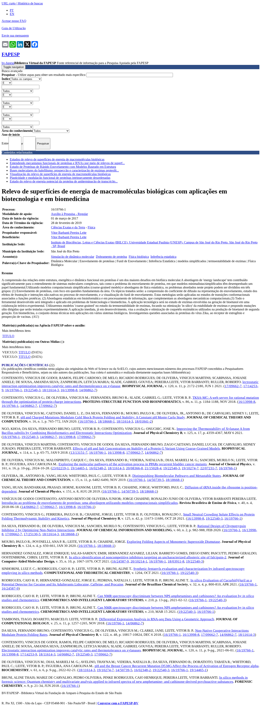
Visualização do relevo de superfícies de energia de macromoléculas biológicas (60, 174)
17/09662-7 (233, 386)
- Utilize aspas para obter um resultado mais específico (44, 74)
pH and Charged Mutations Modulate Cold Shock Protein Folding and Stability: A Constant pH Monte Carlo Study (103, 417)
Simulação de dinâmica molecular (72, 256)
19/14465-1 (79, 468)
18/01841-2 (143, 421)
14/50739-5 (155, 480)
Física (91, 227)
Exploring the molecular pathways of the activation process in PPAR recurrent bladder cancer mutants (133, 464)
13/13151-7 (79, 452)
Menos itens (23, 330)
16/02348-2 (97, 468)
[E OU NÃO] (7, 82)
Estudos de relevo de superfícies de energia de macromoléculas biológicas (57, 159)
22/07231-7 (208, 468)
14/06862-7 (87, 390)
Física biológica (139, 256)
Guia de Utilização (14, 28)
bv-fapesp (8, 63)
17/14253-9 (28, 654)
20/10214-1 (138, 561)
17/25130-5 (32, 534)
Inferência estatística (163, 256)
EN (12, 14)
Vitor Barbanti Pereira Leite (68, 232)
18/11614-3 (50, 390)
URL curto (8, 3)
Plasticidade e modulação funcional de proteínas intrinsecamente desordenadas (60, 177)
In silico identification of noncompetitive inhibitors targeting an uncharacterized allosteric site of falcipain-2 (147, 557)
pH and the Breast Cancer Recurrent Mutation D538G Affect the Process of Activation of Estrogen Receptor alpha (177, 666)
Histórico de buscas (30, 3)
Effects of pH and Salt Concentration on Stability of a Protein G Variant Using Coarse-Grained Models (146, 448)
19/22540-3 (32, 390)
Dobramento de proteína (111, 256)
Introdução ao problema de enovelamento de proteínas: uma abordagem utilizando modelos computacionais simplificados (90, 503)
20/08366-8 (134, 468)
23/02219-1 (60, 468)
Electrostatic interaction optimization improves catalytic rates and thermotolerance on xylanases (71, 650)
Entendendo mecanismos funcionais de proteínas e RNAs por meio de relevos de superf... (67, 163)
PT (12, 10)
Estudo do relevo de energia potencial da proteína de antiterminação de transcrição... (64, 181)
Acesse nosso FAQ (14, 21)
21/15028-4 (153, 468)
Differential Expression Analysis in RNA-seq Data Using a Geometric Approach (156, 619)
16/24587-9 (120, 561)
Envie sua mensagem (15, 35)
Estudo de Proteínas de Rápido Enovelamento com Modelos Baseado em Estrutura (63, 166)
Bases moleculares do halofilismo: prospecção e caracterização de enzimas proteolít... (64, 170)
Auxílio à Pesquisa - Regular (69, 214)
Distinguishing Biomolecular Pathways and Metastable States (176, 476)
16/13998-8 (69, 390)
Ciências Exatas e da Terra (68, 227)
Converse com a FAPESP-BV (117, 703)
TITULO (8, 336)
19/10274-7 (190, 468)
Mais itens (8, 330)
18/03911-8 (176, 561)
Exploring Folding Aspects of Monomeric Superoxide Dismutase (173, 542)
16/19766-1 (13, 390)
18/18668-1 (106, 421)
